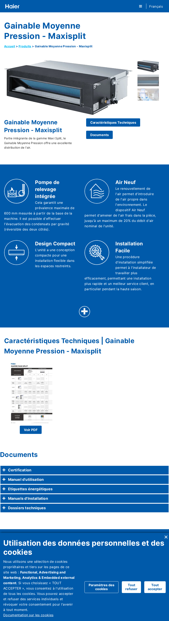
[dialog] (84, 577)
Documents (99, 135)
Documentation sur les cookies (28, 615)
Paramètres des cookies (101, 587)
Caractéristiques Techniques (113, 122)
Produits (25, 46)
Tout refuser (131, 587)
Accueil (9, 46)
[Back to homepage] (12, 6)
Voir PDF (31, 430)
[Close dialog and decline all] (166, 535)
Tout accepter (155, 587)
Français (156, 6)
